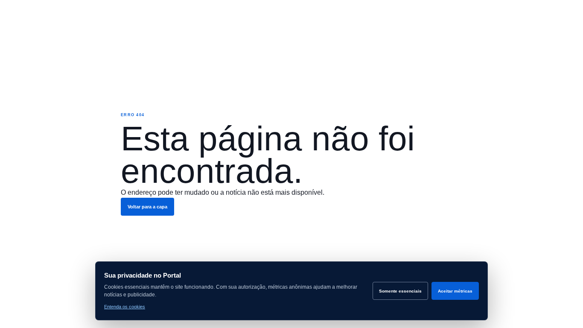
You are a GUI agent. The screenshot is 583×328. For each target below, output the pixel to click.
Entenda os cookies (124, 306)
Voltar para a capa (147, 206)
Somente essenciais (400, 291)
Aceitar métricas (455, 291)
